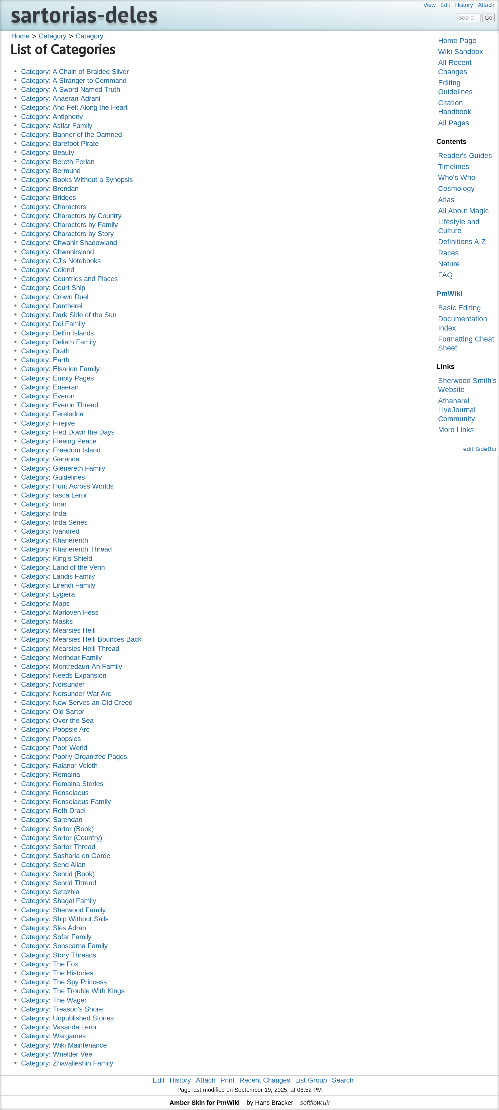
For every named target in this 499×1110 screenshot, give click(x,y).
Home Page (457, 40)
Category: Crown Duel (54, 297)
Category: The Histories (57, 973)
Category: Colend (47, 270)
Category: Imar (44, 504)
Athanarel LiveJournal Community (457, 410)
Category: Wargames (53, 1036)
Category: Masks (47, 621)
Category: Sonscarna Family (64, 946)
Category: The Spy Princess (64, 982)
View (429, 5)
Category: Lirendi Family (58, 585)
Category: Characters (53, 207)
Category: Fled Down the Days (68, 432)
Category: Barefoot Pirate (60, 143)
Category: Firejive (48, 423)
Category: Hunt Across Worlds (67, 486)
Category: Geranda (50, 459)
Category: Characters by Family (69, 225)
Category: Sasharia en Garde (65, 856)
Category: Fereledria (52, 414)
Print (227, 1080)
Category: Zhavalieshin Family (67, 1063)
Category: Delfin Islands (57, 333)
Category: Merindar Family (61, 657)
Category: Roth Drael (53, 810)
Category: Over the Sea (57, 720)
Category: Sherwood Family (63, 910)
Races (448, 253)
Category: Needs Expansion (63, 675)
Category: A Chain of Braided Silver (75, 71)
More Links (456, 430)
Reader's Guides (465, 155)
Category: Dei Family (53, 324)
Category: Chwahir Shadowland (69, 242)
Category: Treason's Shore (62, 1009)
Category (52, 36)
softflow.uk (314, 1102)
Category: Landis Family (58, 576)
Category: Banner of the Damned (71, 134)
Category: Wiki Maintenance (64, 1045)
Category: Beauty (47, 152)
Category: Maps (45, 603)
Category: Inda (43, 513)
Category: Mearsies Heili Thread (70, 648)
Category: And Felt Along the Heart (74, 107)
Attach (486, 5)
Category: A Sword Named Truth (70, 89)
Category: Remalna (50, 774)
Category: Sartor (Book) (57, 829)
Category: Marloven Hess (59, 612)
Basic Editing (459, 308)
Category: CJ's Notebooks (61, 261)
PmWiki (449, 293)
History (464, 5)
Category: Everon (48, 396)
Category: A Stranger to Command (73, 80)
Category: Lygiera (48, 594)
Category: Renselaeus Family (66, 801)
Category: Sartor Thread (58, 847)
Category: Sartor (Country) (61, 838)
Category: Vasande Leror (59, 1027)
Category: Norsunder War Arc (66, 693)
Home (20, 36)
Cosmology (456, 188)
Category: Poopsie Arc (55, 729)
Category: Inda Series (54, 522)
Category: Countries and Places (69, 279)
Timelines (453, 166)
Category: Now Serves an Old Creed (77, 702)
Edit (445, 5)
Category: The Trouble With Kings (72, 991)
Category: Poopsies (51, 739)
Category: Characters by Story (67, 233)
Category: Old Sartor (52, 711)
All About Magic (463, 211)
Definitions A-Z (462, 241)
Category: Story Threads (58, 955)
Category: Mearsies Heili (58, 630)
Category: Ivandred (50, 531)
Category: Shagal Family (58, 901)
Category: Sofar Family (56, 937)
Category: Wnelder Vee (56, 1054)
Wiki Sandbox (460, 51)
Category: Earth (45, 360)
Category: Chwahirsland (57, 252)
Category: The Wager (54, 1000)
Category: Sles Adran (53, 928)
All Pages (453, 123)
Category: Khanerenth (54, 540)
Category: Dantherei (51, 306)
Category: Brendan (50, 188)
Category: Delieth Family (58, 342)
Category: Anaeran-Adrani (60, 98)
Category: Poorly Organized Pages (74, 756)
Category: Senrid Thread (58, 883)
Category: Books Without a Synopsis (77, 179)
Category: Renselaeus (55, 793)
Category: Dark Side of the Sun (68, 315)
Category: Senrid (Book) (58, 874)
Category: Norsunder (53, 684)
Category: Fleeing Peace (58, 441)
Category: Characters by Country (71, 216)
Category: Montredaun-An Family (71, 666)
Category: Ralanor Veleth (59, 765)
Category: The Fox (49, 964)
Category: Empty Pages (57, 378)
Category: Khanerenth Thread (66, 549)
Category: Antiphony (52, 116)
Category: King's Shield (56, 558)
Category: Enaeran (50, 387)
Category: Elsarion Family (60, 369)
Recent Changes (264, 1080)
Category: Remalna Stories (62, 784)
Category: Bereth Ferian (57, 162)
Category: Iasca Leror (54, 495)
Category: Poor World (54, 747)
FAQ (445, 275)
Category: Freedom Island (60, 450)
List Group (311, 1080)
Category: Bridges (48, 197)
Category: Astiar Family (56, 125)
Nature (449, 264)
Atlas (446, 200)
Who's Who (456, 177)
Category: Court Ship (53, 288)
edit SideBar (480, 449)
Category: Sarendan (51, 819)
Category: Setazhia (50, 892)
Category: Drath (45, 351)
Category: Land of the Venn (63, 567)
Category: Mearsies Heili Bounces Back (81, 639)
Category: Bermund (51, 171)
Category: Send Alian (53, 864)
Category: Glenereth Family (63, 468)
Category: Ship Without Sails (65, 919)
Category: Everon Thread (59, 405)
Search (342, 1080)
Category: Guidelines (53, 477)
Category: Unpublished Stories (67, 1018)
